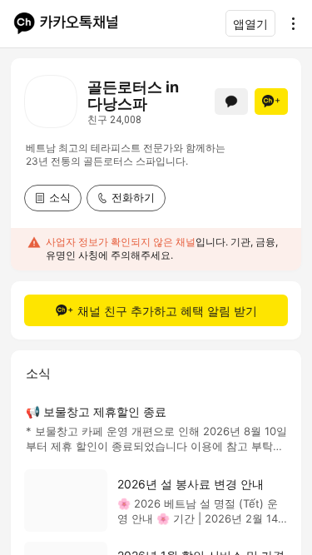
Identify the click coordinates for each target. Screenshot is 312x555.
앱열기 (250, 24)
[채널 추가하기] (271, 101)
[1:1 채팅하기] (231, 101)
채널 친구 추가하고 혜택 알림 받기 (167, 311)
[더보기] (289, 23)
